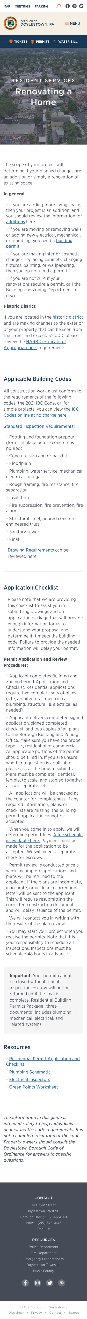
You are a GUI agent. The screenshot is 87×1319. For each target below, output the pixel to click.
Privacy (36, 1312)
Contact (55, 1312)
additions (15, 221)
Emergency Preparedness (43, 1259)
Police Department (43, 1247)
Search (73, 1312)
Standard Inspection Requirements (38, 426)
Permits (42, 41)
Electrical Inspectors (29, 1079)
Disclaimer (16, 1312)
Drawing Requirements (31, 549)
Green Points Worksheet (33, 1086)
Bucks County (43, 1271)
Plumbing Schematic (30, 1071)
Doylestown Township (44, 1265)
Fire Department (44, 1253)
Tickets (20, 41)
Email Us (43, 1229)
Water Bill (67, 41)
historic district (68, 317)
